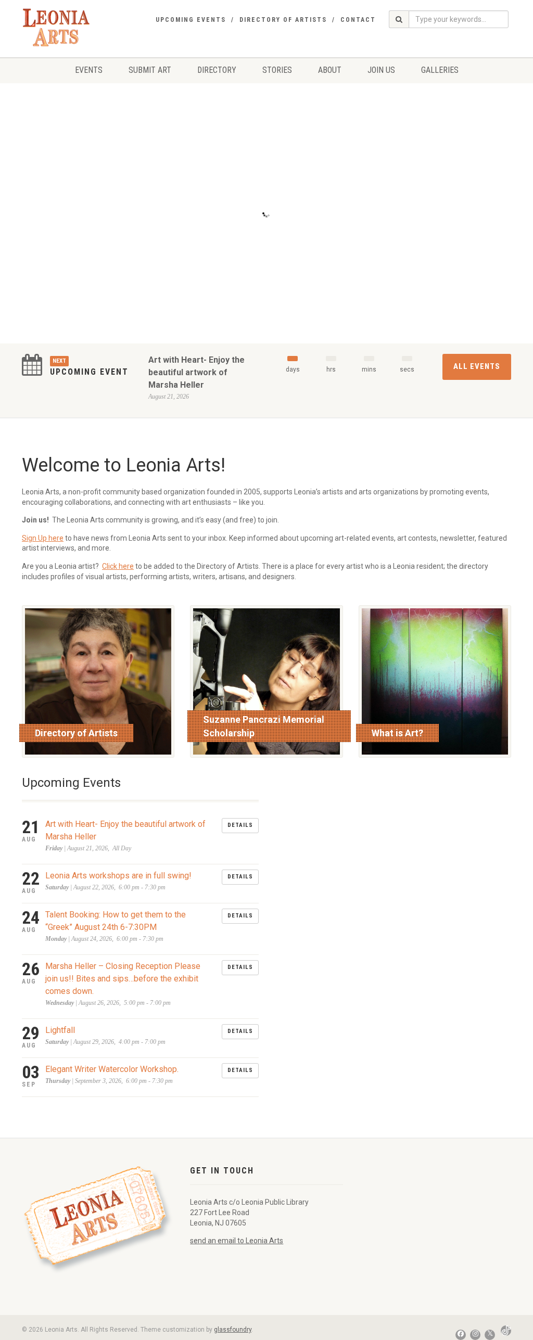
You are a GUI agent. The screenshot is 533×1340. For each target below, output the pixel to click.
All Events (476, 366)
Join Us (381, 70)
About (329, 70)
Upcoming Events (191, 19)
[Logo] (56, 27)
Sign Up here (43, 538)
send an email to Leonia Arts (236, 1240)
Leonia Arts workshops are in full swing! (118, 875)
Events (89, 70)
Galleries (440, 70)
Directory (216, 70)
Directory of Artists (283, 19)
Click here (118, 566)
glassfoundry (232, 1329)
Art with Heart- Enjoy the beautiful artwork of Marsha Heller (196, 372)
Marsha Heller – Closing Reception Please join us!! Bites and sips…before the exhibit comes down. (122, 978)
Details (240, 825)
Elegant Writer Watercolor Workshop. (112, 1069)
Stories (277, 70)
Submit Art (150, 70)
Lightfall (60, 1030)
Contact (358, 19)
